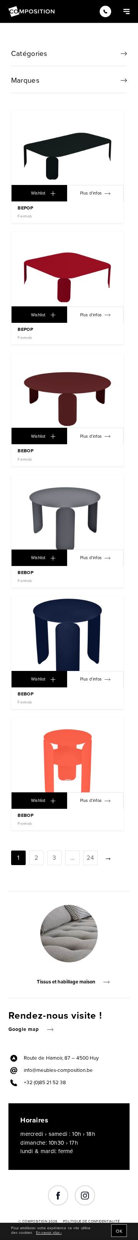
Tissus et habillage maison (66, 982)
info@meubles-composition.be (58, 1070)
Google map (23, 1029)
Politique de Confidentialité (91, 1221)
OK (119, 1231)
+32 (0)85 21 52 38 (45, 1083)
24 (90, 858)
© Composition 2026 (38, 1221)
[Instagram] (85, 1195)
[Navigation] (126, 11)
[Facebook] (58, 1195)
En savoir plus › (49, 1233)
